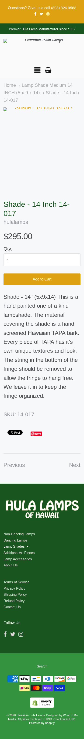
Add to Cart (42, 279)
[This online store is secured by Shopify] (42, 706)
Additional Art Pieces (19, 553)
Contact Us (12, 607)
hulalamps (16, 222)
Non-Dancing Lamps (19, 534)
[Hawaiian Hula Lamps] (42, 50)
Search (42, 666)
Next (74, 465)
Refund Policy (14, 601)
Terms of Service (16, 582)
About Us (11, 565)
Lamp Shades (14, 546)
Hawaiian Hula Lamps (31, 715)
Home (10, 85)
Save (38, 434)
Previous (14, 465)
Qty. (8, 248)
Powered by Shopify (41, 723)
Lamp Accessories (18, 559)
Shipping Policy (15, 594)
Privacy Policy (14, 588)
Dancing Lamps (16, 540)
